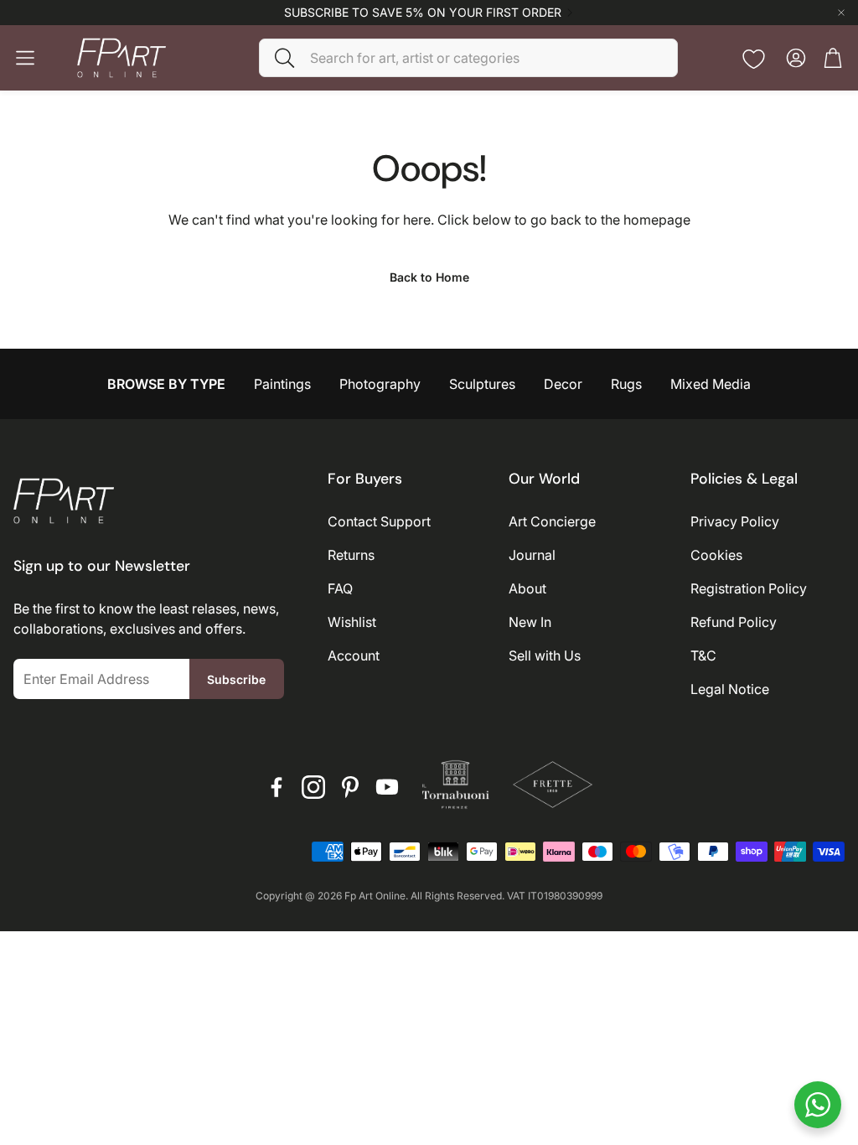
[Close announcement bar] (841, 12)
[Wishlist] (753, 59)
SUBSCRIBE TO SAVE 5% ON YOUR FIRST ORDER (422, 12)
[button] (468, 57)
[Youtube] (387, 787)
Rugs (626, 384)
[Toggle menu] (25, 58)
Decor (563, 384)
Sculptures (482, 384)
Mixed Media (710, 384)
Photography (380, 384)
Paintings (282, 384)
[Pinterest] (350, 787)
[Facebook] (276, 787)
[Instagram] (313, 787)
